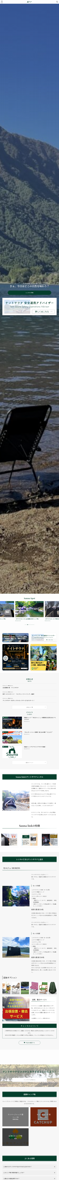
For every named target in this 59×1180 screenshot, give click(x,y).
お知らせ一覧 (29, 707)
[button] (25, 624)
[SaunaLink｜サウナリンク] (29, 2)
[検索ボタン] (57, 2)
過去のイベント (29, 762)
